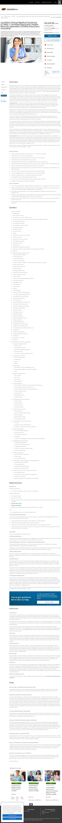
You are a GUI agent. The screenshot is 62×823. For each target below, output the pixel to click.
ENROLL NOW (52, 36)
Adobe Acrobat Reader (16, 505)
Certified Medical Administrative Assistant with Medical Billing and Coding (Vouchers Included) (52, 791)
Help (43, 813)
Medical (13, 16)
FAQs (2, 92)
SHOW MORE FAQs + (14, 761)
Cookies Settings (12, 818)
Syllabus (3, 84)
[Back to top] (31, 809)
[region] (12, 812)
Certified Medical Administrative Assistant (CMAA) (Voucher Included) (34, 788)
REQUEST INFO (55, 72)
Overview (3, 81)
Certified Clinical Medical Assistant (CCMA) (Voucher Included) (16, 788)
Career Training (26, 811)
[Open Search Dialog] (59, 2)
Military (43, 811)
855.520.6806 (3, 101)
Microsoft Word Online (16, 503)
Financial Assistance (45, 812)
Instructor (3, 89)
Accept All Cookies (12, 815)
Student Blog (52, 811)
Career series (50, 44)
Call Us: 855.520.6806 (56, 17)
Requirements (4, 87)
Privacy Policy (39, 819)
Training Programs (7, 16)
